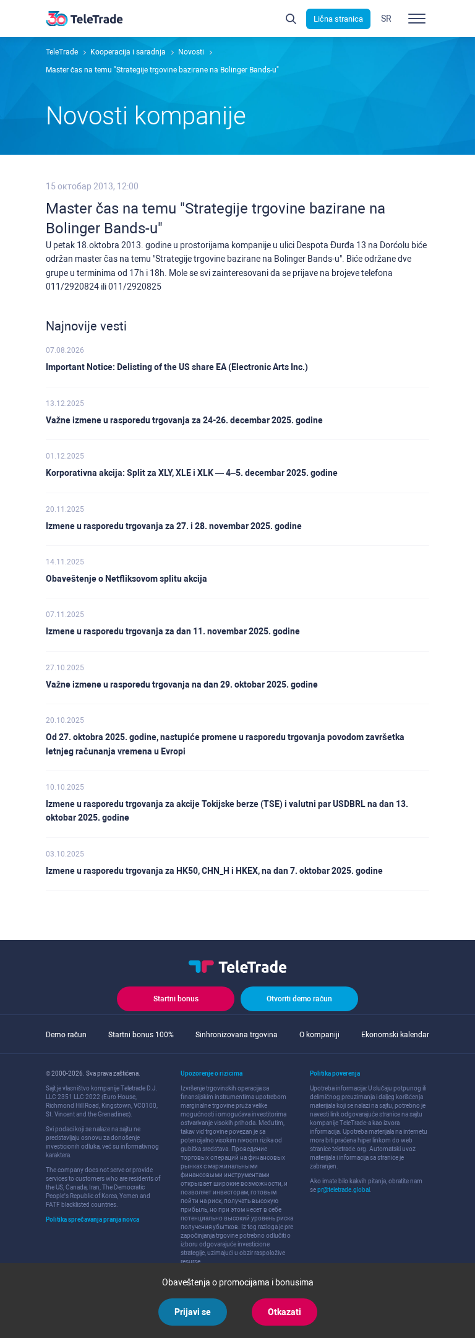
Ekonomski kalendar (395, 1034)
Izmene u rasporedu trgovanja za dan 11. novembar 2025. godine (173, 631)
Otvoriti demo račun (299, 999)
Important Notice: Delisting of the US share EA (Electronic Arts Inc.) (177, 367)
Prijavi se (192, 1312)
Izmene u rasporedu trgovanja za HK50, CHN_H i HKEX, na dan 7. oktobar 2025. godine (214, 871)
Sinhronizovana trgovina (236, 1034)
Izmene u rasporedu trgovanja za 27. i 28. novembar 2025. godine (174, 526)
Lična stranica (338, 19)
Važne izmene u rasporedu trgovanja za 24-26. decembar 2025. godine (184, 420)
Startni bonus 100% (141, 1034)
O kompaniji (319, 1034)
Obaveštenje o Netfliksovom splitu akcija (126, 579)
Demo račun (66, 1034)
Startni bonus (176, 999)
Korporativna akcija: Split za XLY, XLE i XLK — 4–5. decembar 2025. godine (192, 473)
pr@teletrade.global (343, 1189)
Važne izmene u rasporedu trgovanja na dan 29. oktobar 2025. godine (182, 684)
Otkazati (284, 1312)
